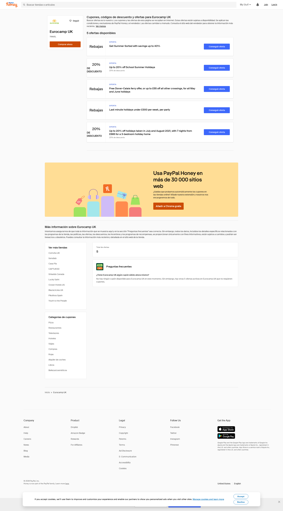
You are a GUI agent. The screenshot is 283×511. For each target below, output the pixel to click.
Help (26, 433)
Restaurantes (54, 328)
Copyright (123, 433)
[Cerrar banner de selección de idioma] (279, 502)
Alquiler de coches (57, 359)
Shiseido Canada (56, 274)
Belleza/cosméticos (57, 370)
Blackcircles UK (55, 290)
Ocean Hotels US (56, 284)
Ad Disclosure (125, 450)
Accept (240, 496)
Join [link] (266, 4)
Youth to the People (57, 300)
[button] (229, 483)
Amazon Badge (78, 433)
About (26, 427)
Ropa (51, 354)
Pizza (51, 322)
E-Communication (127, 456)
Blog (26, 450)
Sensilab (52, 258)
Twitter (173, 433)
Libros (51, 365)
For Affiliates (76, 445)
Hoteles (52, 338)
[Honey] (12, 4)
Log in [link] (274, 4)
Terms (122, 445)
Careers (27, 439)
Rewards (75, 439)
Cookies (122, 468)
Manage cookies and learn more (208, 499)
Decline (241, 502)
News (26, 445)
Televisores (53, 333)
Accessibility (125, 462)
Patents (122, 439)
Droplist (74, 427)
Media (26, 456)
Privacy (122, 427)
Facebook (175, 427)
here (67, 483)
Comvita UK (54, 253)
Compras (52, 349)
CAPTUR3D (53, 269)
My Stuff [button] (244, 4)
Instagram (175, 439)
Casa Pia (52, 263)
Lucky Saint (53, 279)
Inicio (47, 392)
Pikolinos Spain (55, 295)
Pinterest (174, 445)
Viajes (51, 343)
